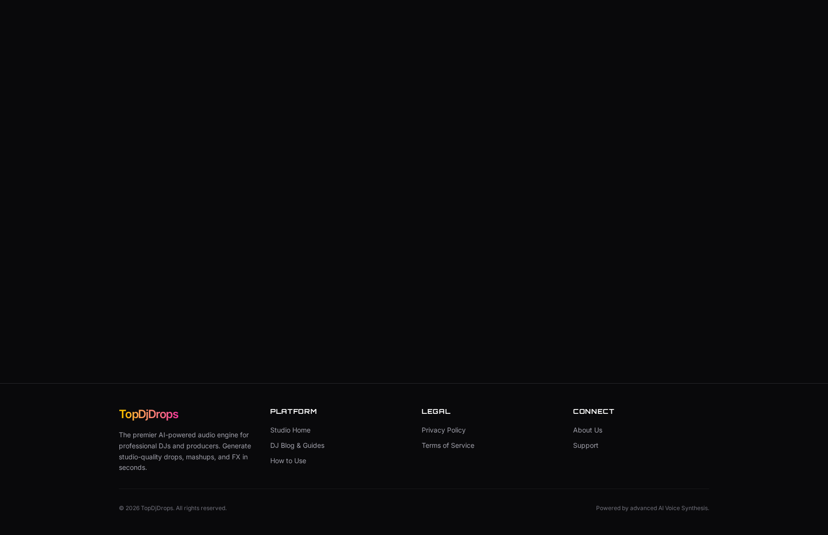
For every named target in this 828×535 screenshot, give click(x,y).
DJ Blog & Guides (297, 445)
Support (585, 445)
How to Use (288, 460)
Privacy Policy (444, 430)
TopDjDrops (148, 414)
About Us (587, 430)
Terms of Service (448, 445)
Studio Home (290, 430)
